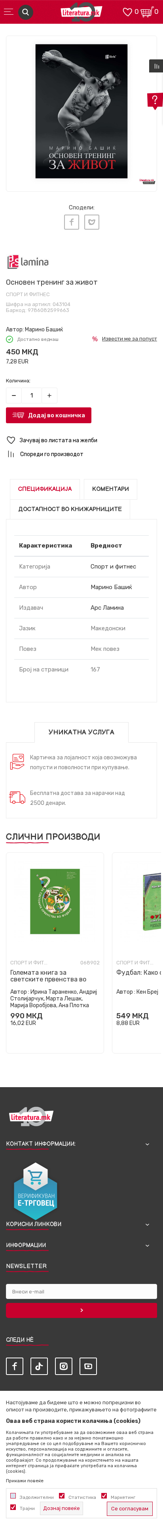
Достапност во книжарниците (70, 509)
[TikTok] (39, 1366)
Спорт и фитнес (28, 294)
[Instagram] (64, 1366)
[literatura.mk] (81, 14)
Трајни (27, 1508)
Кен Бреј (147, 992)
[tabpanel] (81, 111)
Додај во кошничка (56, 415)
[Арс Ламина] (28, 262)
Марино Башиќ (44, 329)
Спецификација (45, 489)
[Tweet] (92, 222)
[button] (81, 440)
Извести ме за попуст (129, 339)
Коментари (110, 489)
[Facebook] (71, 222)
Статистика (82, 1497)
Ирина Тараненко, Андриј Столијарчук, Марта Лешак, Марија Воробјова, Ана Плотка (53, 999)
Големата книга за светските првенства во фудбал (48, 979)
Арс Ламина (107, 607)
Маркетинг (123, 1497)
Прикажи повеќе (25, 1480)
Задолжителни (37, 1497)
